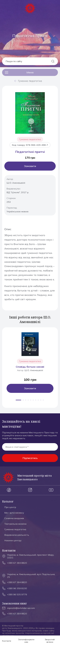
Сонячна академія (14, 518)
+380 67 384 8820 (17, 562)
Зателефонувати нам (26, 640)
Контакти (6, 641)
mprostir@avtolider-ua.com (21, 608)
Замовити (30, 166)
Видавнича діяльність (16, 534)
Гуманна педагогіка (30, 80)
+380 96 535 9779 (17, 594)
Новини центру (12, 540)
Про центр (10, 507)
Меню (30, 72)
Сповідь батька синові (30, 366)
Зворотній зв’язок (50, 640)
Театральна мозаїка (15, 523)
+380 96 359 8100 (17, 588)
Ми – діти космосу (14, 512)
